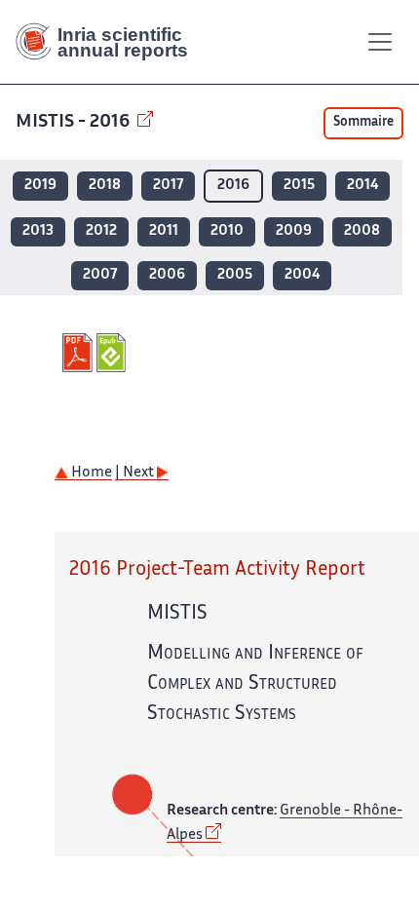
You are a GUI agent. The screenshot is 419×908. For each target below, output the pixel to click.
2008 (362, 231)
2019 (40, 185)
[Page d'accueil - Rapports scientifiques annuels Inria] (109, 42)
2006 (167, 275)
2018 (105, 185)
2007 (100, 275)
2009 (294, 231)
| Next (136, 473)
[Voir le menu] (380, 41)
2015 (299, 185)
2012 (101, 231)
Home (90, 473)
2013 (38, 231)
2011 (163, 231)
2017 (168, 185)
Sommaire (363, 123)
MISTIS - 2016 (74, 122)
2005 (234, 275)
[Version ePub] (113, 352)
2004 (302, 275)
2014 (362, 185)
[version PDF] (79, 352)
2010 (227, 231)
